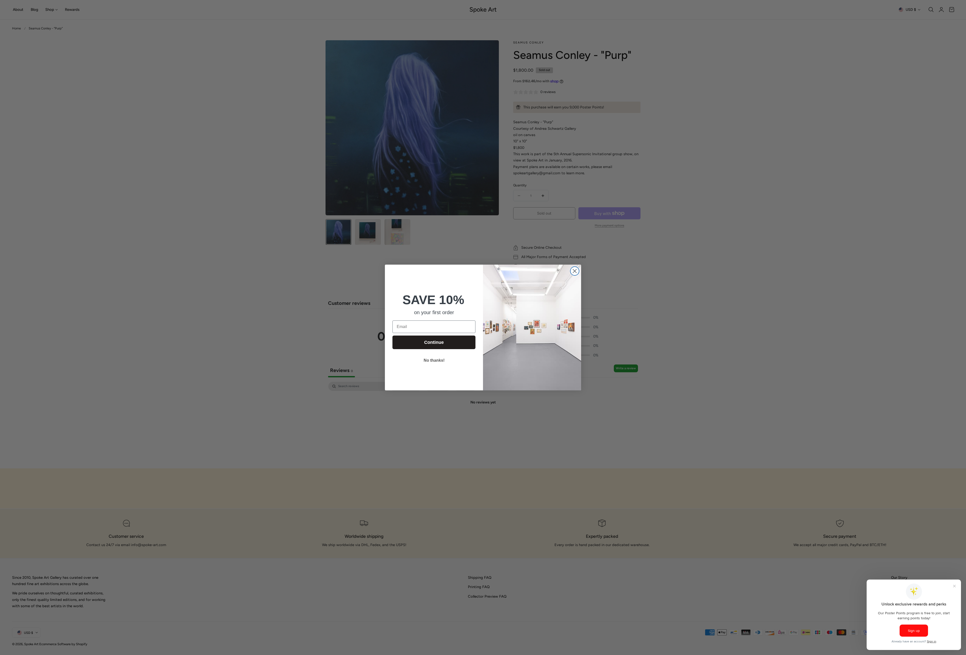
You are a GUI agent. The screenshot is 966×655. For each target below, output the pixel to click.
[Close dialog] (574, 271)
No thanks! (434, 360)
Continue (434, 342)
